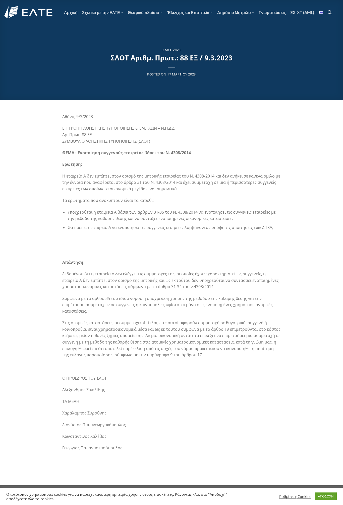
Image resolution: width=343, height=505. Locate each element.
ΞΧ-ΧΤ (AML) (302, 12)
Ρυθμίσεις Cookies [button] (295, 496)
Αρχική (71, 12)
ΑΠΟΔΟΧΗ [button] (326, 496)
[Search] (330, 12)
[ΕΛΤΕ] (29, 12)
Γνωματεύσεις (272, 12)
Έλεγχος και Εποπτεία (188, 12)
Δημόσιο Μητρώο (234, 12)
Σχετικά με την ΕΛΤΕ (101, 12)
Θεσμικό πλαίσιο (143, 12)
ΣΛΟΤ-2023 (171, 50)
